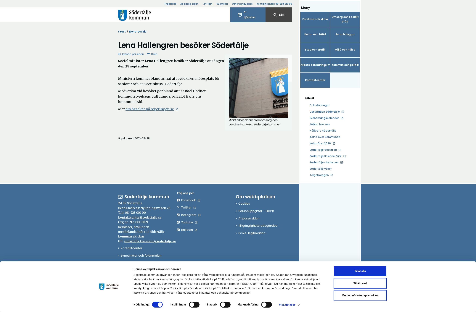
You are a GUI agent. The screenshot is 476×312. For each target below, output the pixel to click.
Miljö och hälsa (345, 49)
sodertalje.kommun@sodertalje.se (150, 241)
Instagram (188, 215)
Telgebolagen (319, 175)
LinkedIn (187, 230)
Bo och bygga (345, 34)
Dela (154, 54)
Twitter (186, 207)
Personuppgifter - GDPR (256, 211)
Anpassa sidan (189, 3)
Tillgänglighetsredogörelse (257, 226)
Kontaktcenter (315, 80)
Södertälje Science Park (325, 156)
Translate (170, 3)
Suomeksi (222, 3)
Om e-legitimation (251, 233)
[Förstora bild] (258, 88)
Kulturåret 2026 (320, 143)
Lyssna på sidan (133, 54)
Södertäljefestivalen (323, 150)
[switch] (194, 305)
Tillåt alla (360, 271)
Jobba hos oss (320, 124)
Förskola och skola (315, 19)
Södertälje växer (321, 169)
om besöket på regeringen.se (152, 109)
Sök (278, 15)
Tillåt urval (360, 283)
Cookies (244, 203)
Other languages (242, 3)
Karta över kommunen (325, 137)
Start (122, 31)
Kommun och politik (345, 65)
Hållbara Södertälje (323, 130)
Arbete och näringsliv (315, 65)
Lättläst (207, 3)
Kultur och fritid (315, 34)
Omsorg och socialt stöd (345, 19)
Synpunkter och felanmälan (141, 255)
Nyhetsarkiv (138, 31)
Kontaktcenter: (274, 3)
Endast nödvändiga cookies (360, 295)
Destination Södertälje (325, 112)
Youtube (187, 222)
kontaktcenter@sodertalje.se (140, 217)
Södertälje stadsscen (324, 162)
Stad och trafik (315, 49)
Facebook (188, 200)
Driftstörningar (320, 105)
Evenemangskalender (324, 118)
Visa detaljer (287, 304)
